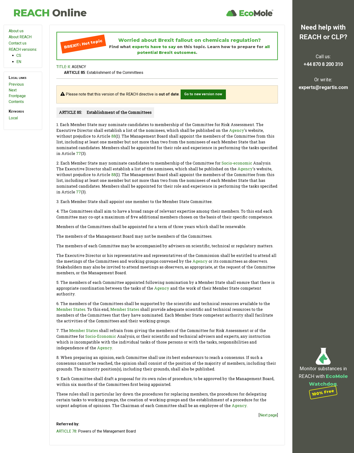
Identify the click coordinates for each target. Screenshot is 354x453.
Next (13, 90)
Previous (16, 84)
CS (18, 55)
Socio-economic (237, 163)
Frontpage (17, 96)
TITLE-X (63, 66)
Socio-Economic (100, 336)
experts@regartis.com (323, 87)
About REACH (20, 37)
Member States (70, 309)
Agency (236, 130)
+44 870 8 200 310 (323, 64)
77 (78, 153)
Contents (16, 101)
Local (13, 118)
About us (16, 31)
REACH (49, 12)
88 (113, 136)
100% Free (323, 392)
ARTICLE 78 (66, 431)
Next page (268, 415)
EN (18, 61)
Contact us (17, 43)
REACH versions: (23, 49)
